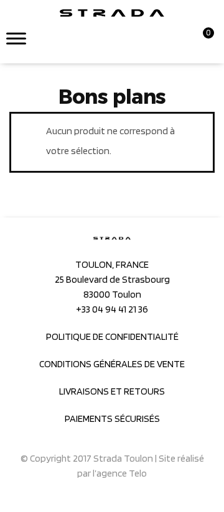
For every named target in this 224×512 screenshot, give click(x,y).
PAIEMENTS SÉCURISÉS (112, 418)
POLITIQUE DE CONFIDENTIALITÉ (112, 336)
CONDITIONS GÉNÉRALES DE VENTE (112, 364)
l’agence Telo (120, 473)
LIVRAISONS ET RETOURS (112, 391)
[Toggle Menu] (16, 38)
